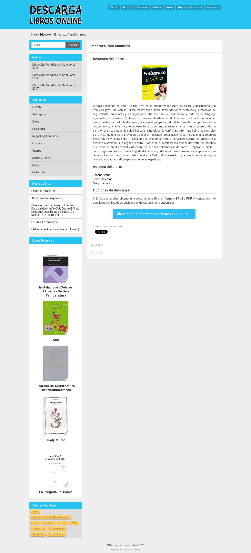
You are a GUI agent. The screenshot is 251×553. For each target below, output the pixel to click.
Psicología (38, 128)
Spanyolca (49, 523)
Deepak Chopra (56, 534)
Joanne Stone (101, 175)
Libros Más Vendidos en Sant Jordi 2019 (53, 66)
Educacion (142, 7)
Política (157, 7)
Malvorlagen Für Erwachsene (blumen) (55, 229)
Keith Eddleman (102, 179)
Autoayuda (213, 7)
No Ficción (38, 172)
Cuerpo (36, 150)
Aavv (35, 523)
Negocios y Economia (190, 7)
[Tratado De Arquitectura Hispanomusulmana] (55, 382)
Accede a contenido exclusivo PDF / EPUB (156, 214)
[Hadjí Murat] (55, 436)
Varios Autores (57, 528)
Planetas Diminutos (43, 190)
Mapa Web (116, 549)
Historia (127, 7)
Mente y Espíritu (42, 157)
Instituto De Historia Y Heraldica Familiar (51, 517)
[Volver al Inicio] (55, 15)
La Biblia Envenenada (44, 222)
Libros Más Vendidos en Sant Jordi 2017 (53, 87)
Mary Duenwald (102, 183)
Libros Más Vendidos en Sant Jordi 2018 (53, 76)
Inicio (34, 34)
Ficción (114, 7)
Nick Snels (38, 534)
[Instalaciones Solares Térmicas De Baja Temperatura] (55, 283)
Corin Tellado (39, 528)
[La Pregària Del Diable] (55, 488)
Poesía (169, 7)
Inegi (74, 523)
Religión (37, 165)
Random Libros (132, 549)
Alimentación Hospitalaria (47, 198)
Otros (35, 121)
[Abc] (55, 336)
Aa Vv (63, 523)
